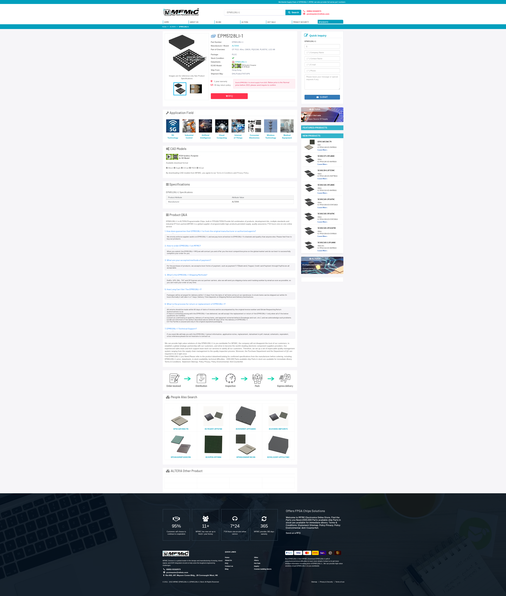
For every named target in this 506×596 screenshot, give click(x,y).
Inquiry (256, 566)
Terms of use (339, 582)
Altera (256, 560)
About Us (228, 560)
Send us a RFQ (293, 532)
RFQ (230, 96)
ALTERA (235, 46)
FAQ (226, 563)
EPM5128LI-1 (241, 62)
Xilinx (256, 557)
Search (295, 12)
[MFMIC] (181, 11)
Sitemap (314, 582)
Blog (226, 569)
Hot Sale (257, 563)
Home (227, 557)
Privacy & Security (326, 582)
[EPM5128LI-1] (181, 480)
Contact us (229, 566)
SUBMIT (323, 97)
